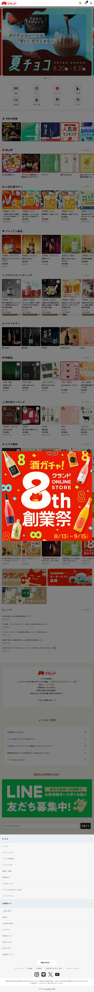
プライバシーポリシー (72, 968)
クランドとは (19, 968)
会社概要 (29, 968)
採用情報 (39, 968)
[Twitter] (50, 974)
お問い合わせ (45, 962)
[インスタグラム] (37, 974)
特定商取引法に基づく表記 (54, 968)
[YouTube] (57, 974)
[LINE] (43, 974)
